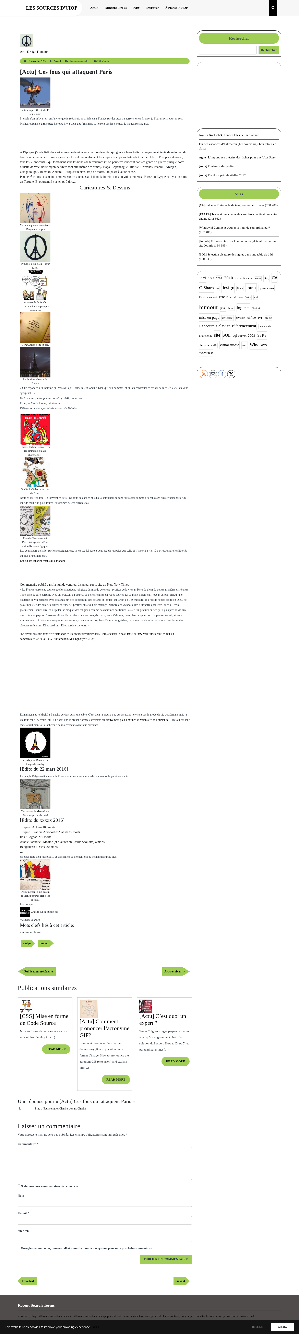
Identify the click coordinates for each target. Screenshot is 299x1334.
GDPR (96, 1327)
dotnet (251, 287)
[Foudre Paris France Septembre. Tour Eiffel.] (35, 361)
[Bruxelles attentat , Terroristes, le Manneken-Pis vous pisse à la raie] (35, 793)
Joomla (231, 308)
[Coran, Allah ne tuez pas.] (35, 327)
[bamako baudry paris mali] (35, 742)
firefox (248, 297)
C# (274, 277)
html (256, 297)
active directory (244, 278)
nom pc (149, 1316)
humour (45, 943)
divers (240, 288)
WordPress (206, 353)
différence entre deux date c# (54, 1316)
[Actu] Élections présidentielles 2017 (222, 175)
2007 (211, 278)
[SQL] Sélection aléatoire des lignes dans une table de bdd (236, 254)
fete (240, 297)
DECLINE (257, 1327)
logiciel (243, 307)
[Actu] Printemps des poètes (217, 166)
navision (240, 317)
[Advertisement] (104, 137)
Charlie (34, 911)
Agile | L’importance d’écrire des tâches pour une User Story (237, 157)
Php (260, 317)
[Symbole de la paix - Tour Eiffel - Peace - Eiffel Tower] (35, 246)
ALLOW (282, 1327)
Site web (23, 1230)
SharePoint (205, 335)
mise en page (209, 317)
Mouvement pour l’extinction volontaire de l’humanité (137, 719)
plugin (268, 317)
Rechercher (239, 38)
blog (33, 1316)
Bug (267, 278)
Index (136, 7)
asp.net (258, 279)
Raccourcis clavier (214, 326)
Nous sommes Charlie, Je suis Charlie (64, 1108)
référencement (244, 326)
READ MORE (58, 1050)
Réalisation (152, 7)
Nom (22, 1195)
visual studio (229, 345)
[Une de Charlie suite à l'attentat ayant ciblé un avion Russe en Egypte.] (35, 520)
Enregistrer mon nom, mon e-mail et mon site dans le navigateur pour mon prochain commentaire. (87, 1248)
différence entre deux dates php (91, 1316)
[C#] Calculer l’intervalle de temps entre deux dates (231, 205)
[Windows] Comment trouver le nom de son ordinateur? (234, 227)
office (251, 318)
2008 (219, 278)
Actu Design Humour (34, 51)
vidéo (214, 345)
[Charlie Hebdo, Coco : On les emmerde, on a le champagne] (35, 429)
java (223, 308)
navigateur (227, 317)
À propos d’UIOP (176, 7)
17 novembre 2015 (36, 61)
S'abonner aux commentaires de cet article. (50, 1186)
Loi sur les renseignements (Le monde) (42, 560)
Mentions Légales (116, 7)
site (217, 335)
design (27, 943)
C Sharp (206, 287)
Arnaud (57, 61)
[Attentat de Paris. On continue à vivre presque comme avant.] (35, 284)
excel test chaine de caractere (126, 1316)
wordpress (23, 1316)
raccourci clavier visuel (240, 1316)
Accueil (94, 7)
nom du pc (187, 1316)
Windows (258, 344)
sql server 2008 (244, 335)
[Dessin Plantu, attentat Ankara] (35, 874)
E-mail (23, 1213)
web (245, 345)
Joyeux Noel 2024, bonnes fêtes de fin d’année (229, 135)
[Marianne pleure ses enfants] (35, 207)
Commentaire (28, 1144)
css (217, 288)
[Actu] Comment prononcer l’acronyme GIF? (104, 1028)
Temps (204, 345)
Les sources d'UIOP (51, 8)
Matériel (256, 308)
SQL (227, 335)
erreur (223, 297)
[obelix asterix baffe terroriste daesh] (35, 471)
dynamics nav (266, 288)
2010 (228, 278)
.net (202, 277)
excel (233, 297)
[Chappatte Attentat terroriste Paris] (35, 92)
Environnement (208, 297)
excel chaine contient (167, 1316)
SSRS (262, 335)
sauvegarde (265, 326)
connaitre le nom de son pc (210, 1316)
